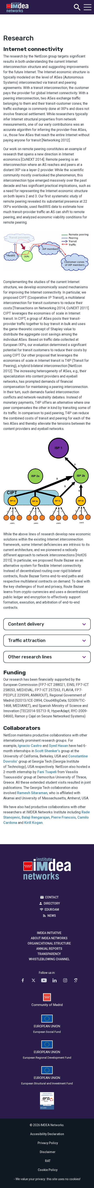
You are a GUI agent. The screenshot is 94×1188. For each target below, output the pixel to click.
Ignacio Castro (30, 746)
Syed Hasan (58, 746)
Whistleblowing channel (49, 959)
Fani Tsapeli (47, 772)
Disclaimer (48, 1152)
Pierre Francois (63, 817)
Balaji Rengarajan (36, 817)
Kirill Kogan (33, 823)
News (51, 915)
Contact (52, 897)
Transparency (49, 954)
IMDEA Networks (47, 869)
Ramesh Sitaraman (32, 793)
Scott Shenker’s (47, 751)
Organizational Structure (49, 943)
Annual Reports (49, 948)
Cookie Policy (47, 1170)
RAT (47, 1161)
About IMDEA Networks (49, 938)
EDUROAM (52, 909)
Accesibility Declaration (47, 1134)
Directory (52, 903)
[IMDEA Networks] (17, 7)
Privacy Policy (48, 1143)
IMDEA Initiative (49, 933)
